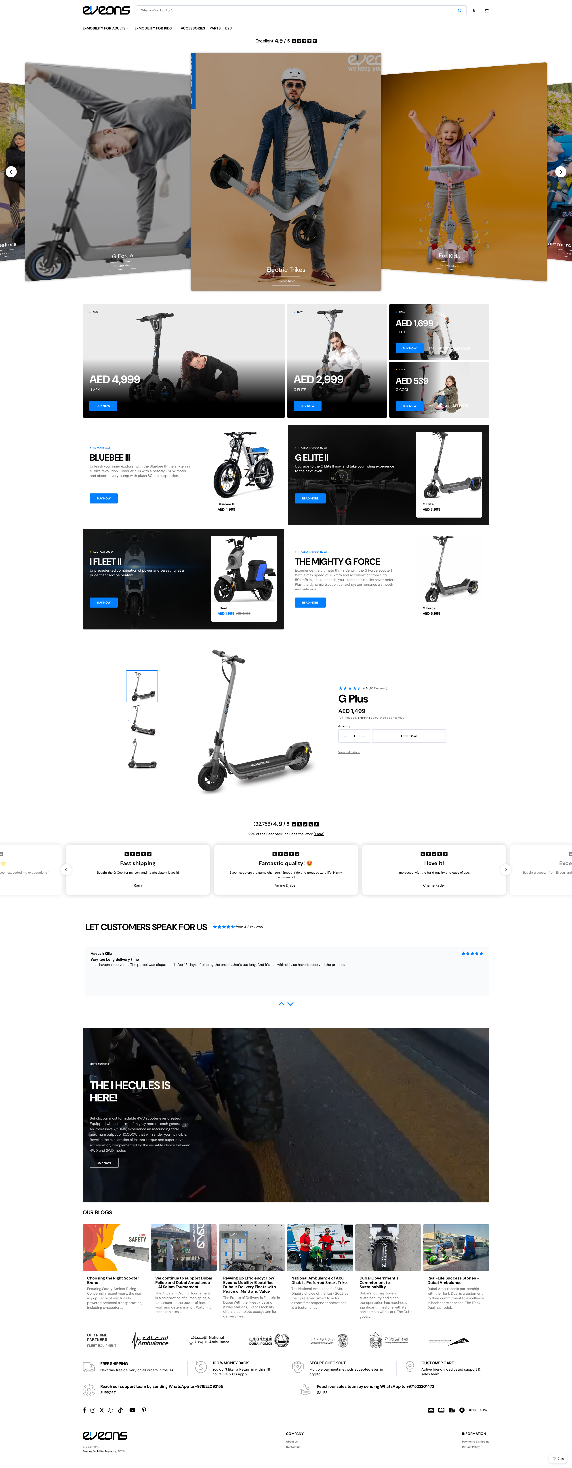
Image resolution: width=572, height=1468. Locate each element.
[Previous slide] (11, 171)
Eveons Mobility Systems (99, 1451)
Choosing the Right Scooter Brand (113, 1280)
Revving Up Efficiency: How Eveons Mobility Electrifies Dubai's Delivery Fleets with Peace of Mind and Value (249, 1284)
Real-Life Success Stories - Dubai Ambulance (453, 1280)
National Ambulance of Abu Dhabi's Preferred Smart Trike (319, 1280)
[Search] (461, 10)
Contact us (293, 1447)
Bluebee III (226, 504)
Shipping (364, 717)
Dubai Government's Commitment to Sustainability (379, 1282)
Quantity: (344, 726)
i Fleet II (224, 608)
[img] (224, 926)
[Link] (184, 361)
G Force (429, 608)
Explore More (123, 265)
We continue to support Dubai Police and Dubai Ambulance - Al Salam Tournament (183, 1282)
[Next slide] (560, 171)
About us (292, 1441)
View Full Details (349, 752)
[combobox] (302, 10)
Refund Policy (471, 1447)
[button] (474, 10)
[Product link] (244, 475)
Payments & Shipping (475, 1441)
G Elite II (429, 504)
